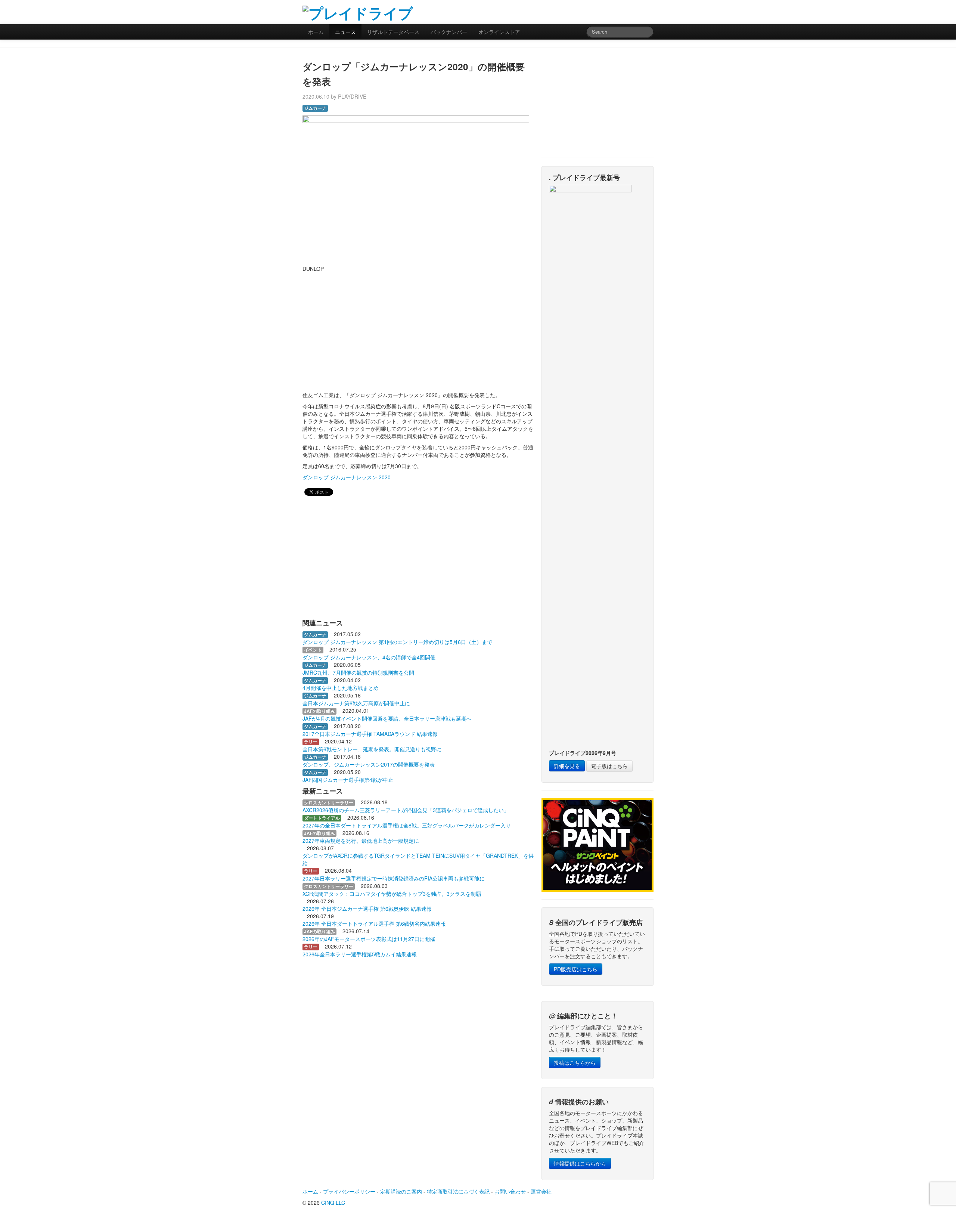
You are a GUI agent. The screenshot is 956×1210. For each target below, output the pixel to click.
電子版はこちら (609, 766)
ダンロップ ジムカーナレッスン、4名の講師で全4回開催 (368, 657)
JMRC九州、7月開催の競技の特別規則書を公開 (358, 672)
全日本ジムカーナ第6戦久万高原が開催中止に (356, 703)
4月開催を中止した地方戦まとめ (340, 687)
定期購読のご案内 (401, 1191)
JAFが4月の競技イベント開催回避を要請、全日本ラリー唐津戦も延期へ (387, 718)
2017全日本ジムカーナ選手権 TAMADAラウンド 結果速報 (370, 733)
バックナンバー (449, 31)
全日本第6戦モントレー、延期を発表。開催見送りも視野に (371, 749)
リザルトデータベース (393, 31)
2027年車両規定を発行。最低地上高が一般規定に (360, 840)
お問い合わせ (510, 1191)
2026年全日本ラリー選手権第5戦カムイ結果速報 (359, 954)
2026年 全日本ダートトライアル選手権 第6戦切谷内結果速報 (374, 923)
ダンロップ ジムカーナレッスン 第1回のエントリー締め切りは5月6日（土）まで (397, 642)
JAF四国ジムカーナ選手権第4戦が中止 (347, 779)
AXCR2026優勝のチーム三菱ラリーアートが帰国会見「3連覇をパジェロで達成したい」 (405, 810)
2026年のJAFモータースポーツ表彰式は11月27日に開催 (368, 939)
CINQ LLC (333, 1202)
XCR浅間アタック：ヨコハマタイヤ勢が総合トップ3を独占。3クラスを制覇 (391, 893)
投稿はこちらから (575, 1062)
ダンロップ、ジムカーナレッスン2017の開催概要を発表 (368, 764)
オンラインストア (499, 31)
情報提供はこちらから (580, 1163)
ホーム (316, 31)
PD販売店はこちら (576, 969)
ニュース (345, 31)
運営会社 (541, 1191)
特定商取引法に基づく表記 (458, 1191)
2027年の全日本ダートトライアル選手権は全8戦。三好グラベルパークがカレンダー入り (406, 825)
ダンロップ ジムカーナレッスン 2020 (346, 477)
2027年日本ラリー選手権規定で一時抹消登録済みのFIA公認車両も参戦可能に (393, 878)
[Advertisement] (566, 11)
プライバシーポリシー (349, 1191)
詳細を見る (567, 766)
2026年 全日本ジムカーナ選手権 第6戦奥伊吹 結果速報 (367, 908)
